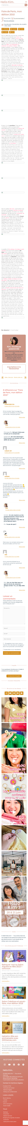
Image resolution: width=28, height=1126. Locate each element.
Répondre (22, 417)
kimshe (7, 476)
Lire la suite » (5, 981)
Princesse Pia (9, 404)
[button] (26, 2)
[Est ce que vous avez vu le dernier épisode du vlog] (14, 709)
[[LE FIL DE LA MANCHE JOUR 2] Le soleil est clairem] (14, 863)
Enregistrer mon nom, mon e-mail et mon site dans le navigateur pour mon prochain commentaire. (13, 645)
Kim (6, 425)
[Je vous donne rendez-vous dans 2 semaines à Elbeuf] (14, 914)
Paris (6, 25)
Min (6, 554)
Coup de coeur (8, 24)
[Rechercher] (26, 5)
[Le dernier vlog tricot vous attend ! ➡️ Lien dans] (14, 760)
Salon (9, 25)
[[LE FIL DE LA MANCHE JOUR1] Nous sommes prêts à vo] (14, 888)
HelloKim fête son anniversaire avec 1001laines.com (10, 1038)
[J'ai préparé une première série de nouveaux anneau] (14, 786)
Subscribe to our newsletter (12, 649)
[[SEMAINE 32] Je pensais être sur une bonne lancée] (14, 837)
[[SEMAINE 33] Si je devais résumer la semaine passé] (14, 735)
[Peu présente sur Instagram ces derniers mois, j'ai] (14, 812)
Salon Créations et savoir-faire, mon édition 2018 (14, 1002)
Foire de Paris (15, 24)
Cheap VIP (8, 451)
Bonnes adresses (9, 21)
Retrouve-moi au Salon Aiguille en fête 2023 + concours (12, 966)
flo (6, 535)
